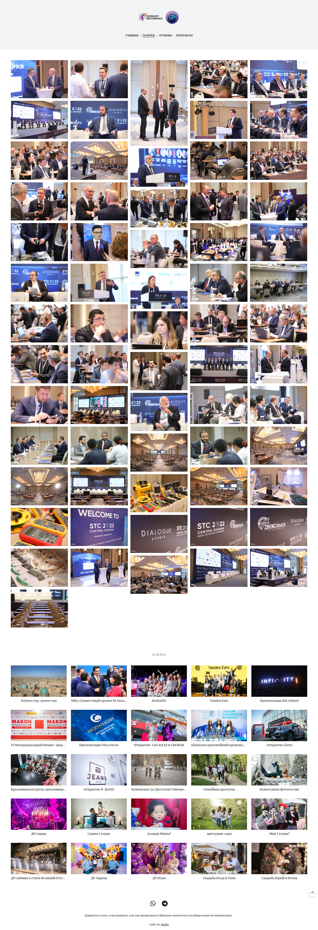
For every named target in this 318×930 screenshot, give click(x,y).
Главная (131, 35)
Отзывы (165, 35)
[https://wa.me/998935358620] (153, 904)
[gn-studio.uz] (159, 17)
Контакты (184, 35)
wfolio (165, 924)
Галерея (149, 35)
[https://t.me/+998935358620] (165, 904)
